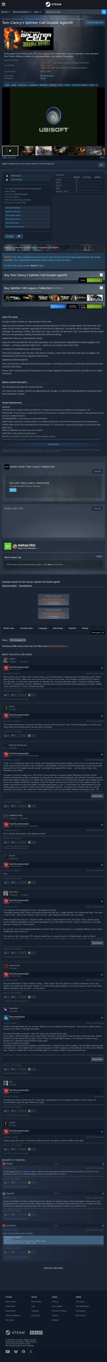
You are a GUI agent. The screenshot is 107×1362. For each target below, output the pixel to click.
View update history (13, 215)
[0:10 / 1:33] (53, 116)
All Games (6, 19)
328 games (13, 661)
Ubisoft (43, 78)
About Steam (11, 1302)
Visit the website (12, 208)
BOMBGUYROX (16, 815)
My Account (80, 1315)
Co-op (61, 85)
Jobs (33, 1306)
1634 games (13, 895)
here (50, 564)
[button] (6, 12)
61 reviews (13, 709)
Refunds (55, 1320)
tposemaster (14, 965)
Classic (91, 85)
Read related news (12, 219)
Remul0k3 (13, 1008)
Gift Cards (10, 1320)
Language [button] (42, 628)
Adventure (52, 85)
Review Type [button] (8, 628)
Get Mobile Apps (82, 1306)
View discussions (12, 223)
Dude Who (13, 892)
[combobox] (73, 11)
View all (99, 556)
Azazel (12, 1122)
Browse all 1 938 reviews (53, 1268)
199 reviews (13, 858)
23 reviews (24, 661)
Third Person (22, 85)
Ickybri (12, 659)
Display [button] (85, 628)
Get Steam (80, 1302)
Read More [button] (97, 796)
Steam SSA (10, 1306)
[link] (76, 306)
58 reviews (13, 748)
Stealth (14, 85)
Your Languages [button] (16, 640)
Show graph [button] (96, 633)
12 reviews (13, 968)
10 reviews (13, 1084)
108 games (13, 818)
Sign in (5, 164)
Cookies (55, 1315)
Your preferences (25, 586)
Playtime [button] (72, 628)
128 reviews (13, 1011)
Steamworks (11, 1311)
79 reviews (24, 895)
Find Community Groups (14, 227)
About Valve (36, 1302)
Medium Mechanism (18, 745)
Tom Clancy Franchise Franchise (37, 19)
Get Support (81, 1311)
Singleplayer (33, 85)
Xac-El (12, 856)
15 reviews (13, 1125)
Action (7, 85)
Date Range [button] (58, 628)
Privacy (55, 1302)
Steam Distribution (13, 1315)
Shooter (67, 85)
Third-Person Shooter (79, 85)
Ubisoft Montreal (46, 76)
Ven (11, 1082)
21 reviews (24, 818)
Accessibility (57, 1306)
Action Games (17, 19)
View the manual (12, 211)
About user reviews (9, 586)
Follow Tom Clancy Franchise (29, 483)
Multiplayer (43, 85)
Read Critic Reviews (27, 548)
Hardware (35, 1311)
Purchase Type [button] (26, 628)
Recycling (35, 1315)
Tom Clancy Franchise (22, 200)
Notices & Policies (59, 1311)
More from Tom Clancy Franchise (32, 466)
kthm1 (12, 706)
